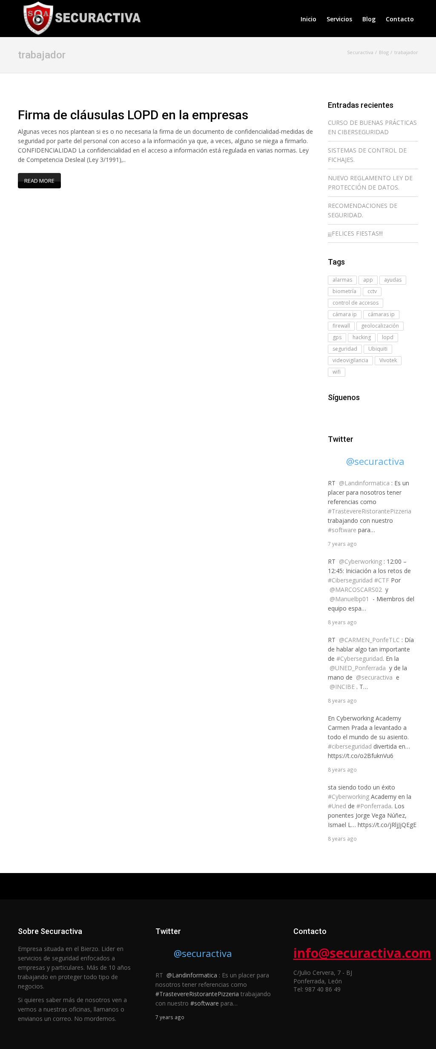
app (368, 279)
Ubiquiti (377, 348)
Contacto (400, 19)
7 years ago (342, 543)
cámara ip (345, 314)
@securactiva (375, 461)
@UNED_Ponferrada (358, 668)
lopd (387, 337)
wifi (337, 371)
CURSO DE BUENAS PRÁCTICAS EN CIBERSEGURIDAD (372, 127)
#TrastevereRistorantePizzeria (369, 511)
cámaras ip (381, 314)
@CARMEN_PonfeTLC (369, 640)
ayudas (393, 279)
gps (337, 337)
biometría (344, 291)
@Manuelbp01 (349, 599)
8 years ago (342, 622)
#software (342, 530)
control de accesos (356, 302)
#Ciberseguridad (350, 580)
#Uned (337, 806)
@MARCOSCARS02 (356, 589)
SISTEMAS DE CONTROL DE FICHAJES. (367, 155)
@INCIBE (342, 687)
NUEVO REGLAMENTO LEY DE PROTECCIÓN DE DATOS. (370, 182)
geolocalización (380, 325)
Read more (39, 180)
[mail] (357, 414)
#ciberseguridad (350, 746)
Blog (369, 19)
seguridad (345, 348)
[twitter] (345, 414)
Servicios (339, 19)
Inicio (308, 19)
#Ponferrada (373, 806)
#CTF (381, 580)
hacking (362, 337)
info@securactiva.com (362, 953)
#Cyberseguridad (359, 658)
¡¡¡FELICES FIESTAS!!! (355, 233)
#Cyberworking (348, 797)
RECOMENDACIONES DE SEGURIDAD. (362, 210)
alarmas (342, 279)
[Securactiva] (80, 17)
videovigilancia (350, 360)
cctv (372, 291)
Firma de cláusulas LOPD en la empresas (133, 114)
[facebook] (333, 414)
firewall (341, 325)
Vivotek (388, 360)
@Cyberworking (360, 561)
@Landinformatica (364, 483)
